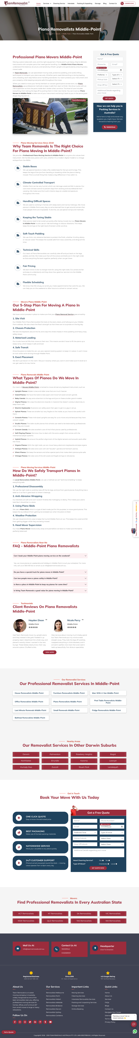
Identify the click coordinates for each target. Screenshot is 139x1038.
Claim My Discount (69, 537)
